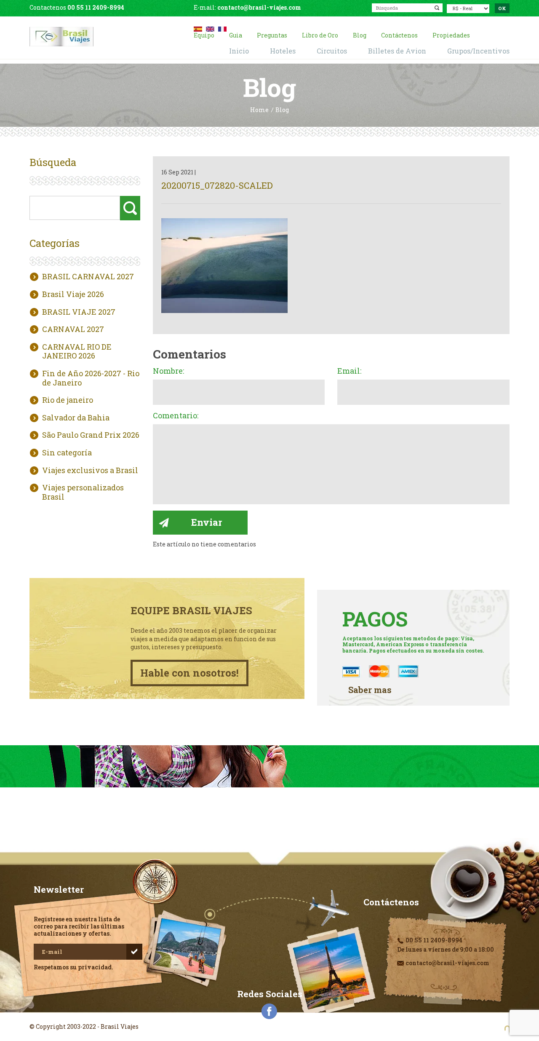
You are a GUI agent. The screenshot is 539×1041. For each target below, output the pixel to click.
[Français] (222, 28)
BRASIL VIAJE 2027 (78, 312)
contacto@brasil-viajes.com (259, 7)
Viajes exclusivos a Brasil (90, 470)
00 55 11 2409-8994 (95, 7)
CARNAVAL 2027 (73, 329)
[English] (210, 28)
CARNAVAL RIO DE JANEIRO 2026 (77, 352)
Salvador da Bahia (75, 418)
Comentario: (175, 415)
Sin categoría (67, 453)
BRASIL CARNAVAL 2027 (88, 276)
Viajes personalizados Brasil (83, 492)
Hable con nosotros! (189, 673)
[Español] (198, 28)
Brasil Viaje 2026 (73, 294)
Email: (349, 371)
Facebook (269, 1012)
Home (259, 110)
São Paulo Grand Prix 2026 (90, 435)
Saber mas (370, 689)
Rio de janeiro (67, 400)
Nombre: (168, 371)
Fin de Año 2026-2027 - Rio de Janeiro (90, 378)
